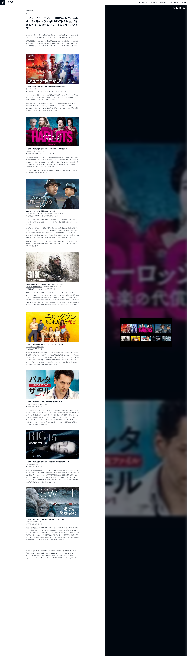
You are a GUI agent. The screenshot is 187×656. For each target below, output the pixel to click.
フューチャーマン (31, 89)
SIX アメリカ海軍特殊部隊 (34, 286)
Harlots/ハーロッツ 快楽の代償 (35, 151)
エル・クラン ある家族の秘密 (35, 346)
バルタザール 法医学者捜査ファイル (36, 404)
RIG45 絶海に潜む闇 (32, 464)
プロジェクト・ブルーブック (34, 213)
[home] (6, 2)
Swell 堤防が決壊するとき (33, 522)
